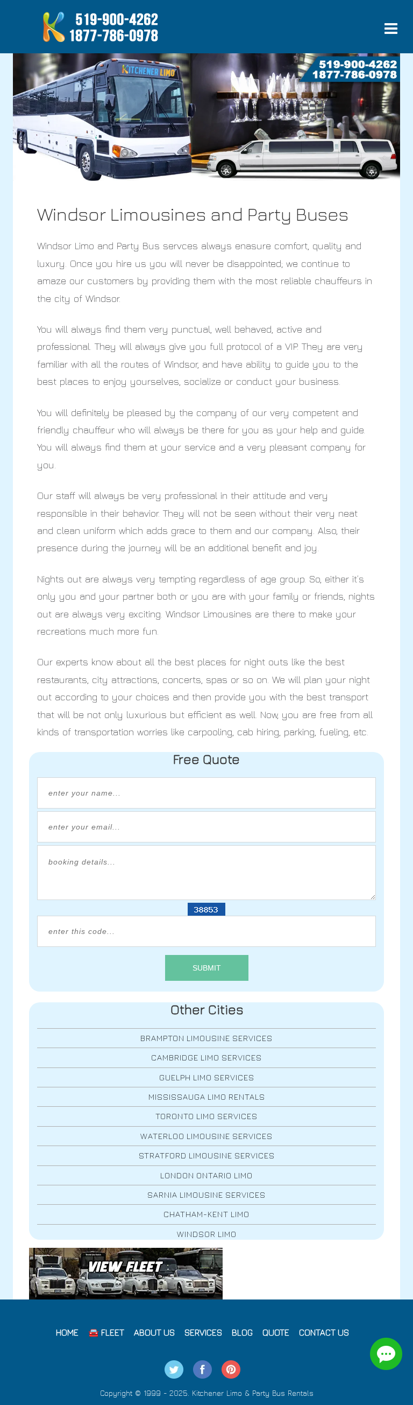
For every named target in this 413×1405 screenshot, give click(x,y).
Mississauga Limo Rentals (206, 1096)
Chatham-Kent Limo (206, 1214)
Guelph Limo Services (206, 1077)
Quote (275, 1332)
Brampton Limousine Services (206, 1038)
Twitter (174, 1369)
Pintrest (231, 1369)
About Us (154, 1332)
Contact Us (324, 1332)
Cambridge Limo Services (206, 1057)
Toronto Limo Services (206, 1116)
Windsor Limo (207, 1234)
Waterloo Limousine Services (206, 1136)
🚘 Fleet (106, 1332)
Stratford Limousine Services (207, 1155)
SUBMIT (207, 968)
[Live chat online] (386, 1354)
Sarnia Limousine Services (206, 1194)
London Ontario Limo (206, 1175)
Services (203, 1332)
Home (67, 1332)
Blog (242, 1332)
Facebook (202, 1369)
